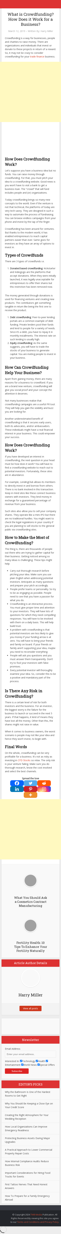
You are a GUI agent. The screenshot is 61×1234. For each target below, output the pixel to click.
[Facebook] (17, 783)
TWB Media (36, 1214)
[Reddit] (44, 783)
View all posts (30, 1008)
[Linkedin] (17, 789)
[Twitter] (30, 783)
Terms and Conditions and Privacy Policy (38, 1221)
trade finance (37, 56)
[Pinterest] (30, 789)
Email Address (12, 1048)
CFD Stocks (24, 760)
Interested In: (12, 1061)
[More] (30, 795)
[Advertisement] (30, 92)
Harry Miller (46, 31)
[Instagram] (44, 789)
